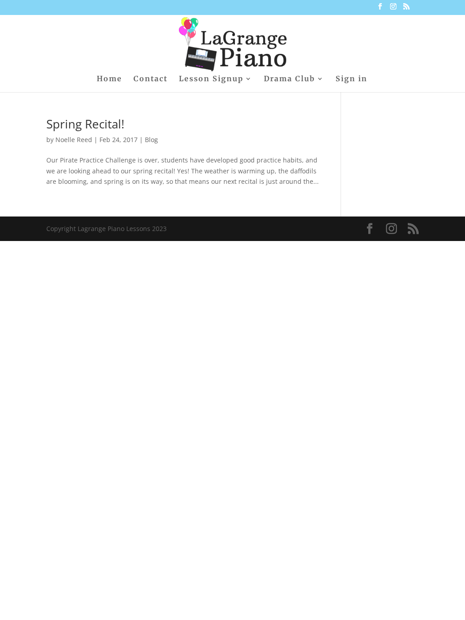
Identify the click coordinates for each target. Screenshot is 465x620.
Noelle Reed (73, 139)
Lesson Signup (211, 79)
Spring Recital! (85, 124)
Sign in (351, 79)
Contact (151, 79)
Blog (151, 139)
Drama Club (289, 79)
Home (109, 79)
